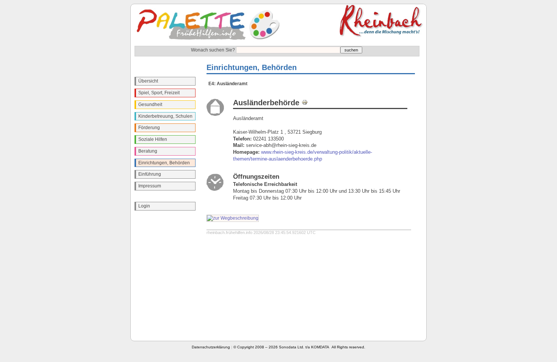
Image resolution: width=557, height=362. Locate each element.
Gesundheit (150, 104)
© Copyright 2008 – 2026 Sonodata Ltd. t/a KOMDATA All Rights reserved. (299, 347)
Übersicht (148, 81)
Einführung (149, 174)
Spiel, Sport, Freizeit (159, 92)
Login (144, 206)
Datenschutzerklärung (211, 347)
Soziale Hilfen (152, 139)
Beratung (147, 151)
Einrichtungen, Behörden (164, 162)
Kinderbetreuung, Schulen (165, 116)
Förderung (149, 127)
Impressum (149, 186)
